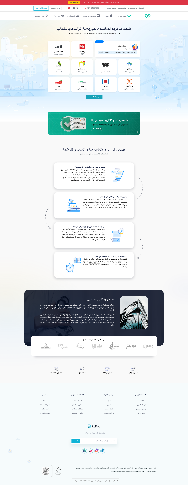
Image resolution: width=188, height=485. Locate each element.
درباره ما (108, 400)
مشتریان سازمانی (78, 404)
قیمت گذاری (141, 404)
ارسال (76, 441)
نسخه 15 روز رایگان (41, 8)
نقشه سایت (109, 409)
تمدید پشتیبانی (45, 413)
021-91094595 (93, 8)
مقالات (141, 400)
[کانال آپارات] (90, 450)
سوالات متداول (111, 8)
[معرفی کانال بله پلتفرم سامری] (94, 123)
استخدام (141, 8)
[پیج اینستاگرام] (96, 450)
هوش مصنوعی (40, 16)
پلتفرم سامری (122, 16)
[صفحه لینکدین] (102, 450)
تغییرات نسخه (45, 404)
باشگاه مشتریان (74, 2)
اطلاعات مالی (77, 400)
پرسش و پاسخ (141, 409)
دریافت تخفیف (122, 8)
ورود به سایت (55, 8)
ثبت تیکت (45, 409)
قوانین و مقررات (132, 8)
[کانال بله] (84, 450)
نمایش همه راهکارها (94, 96)
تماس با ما (141, 413)
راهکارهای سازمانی (90, 16)
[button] (99, 41)
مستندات (45, 400)
